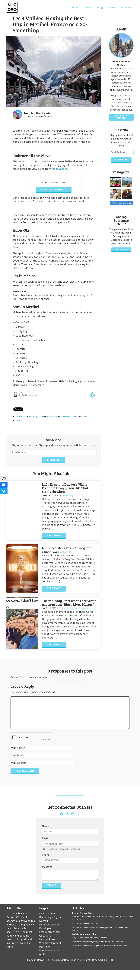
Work (88, 7)
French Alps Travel (36, 416)
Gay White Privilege (82, 608)
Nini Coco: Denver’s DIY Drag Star (67, 548)
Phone (45, 854)
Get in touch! (121, 249)
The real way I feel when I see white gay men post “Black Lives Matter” (69, 602)
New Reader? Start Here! (121, 116)
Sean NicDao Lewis (37, 113)
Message (47, 866)
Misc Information (49, 950)
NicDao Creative (69, 960)
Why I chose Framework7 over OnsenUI (89, 937)
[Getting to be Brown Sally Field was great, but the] (127, 194)
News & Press (47, 939)
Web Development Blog (84, 934)
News (112, 7)
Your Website (18, 762)
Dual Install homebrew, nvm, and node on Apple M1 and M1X (99, 941)
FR (105, 960)
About (75, 7)
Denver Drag (67, 495)
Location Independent (69, 416)
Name (45, 826)
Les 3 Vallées (51, 416)
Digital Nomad (20, 416)
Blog (100, 7)
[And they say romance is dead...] (127, 182)
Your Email (17, 755)
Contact (126, 7)
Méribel (84, 416)
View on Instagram (54, 189)
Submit (51, 885)
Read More (54, 535)
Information (47, 116)
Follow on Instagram (123, 203)
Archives (44, 954)
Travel (17, 420)
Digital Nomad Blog (82, 912)
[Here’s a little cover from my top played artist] (115, 194)
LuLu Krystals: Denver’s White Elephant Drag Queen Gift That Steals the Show (65, 488)
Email (45, 838)
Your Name (18, 747)
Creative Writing (66, 608)
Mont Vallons (59, 168)
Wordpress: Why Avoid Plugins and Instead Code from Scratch (100, 945)
